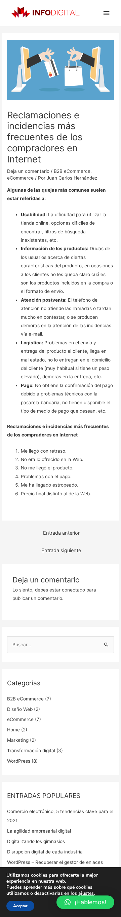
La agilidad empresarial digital (39, 831)
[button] (85, 902)
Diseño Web (20, 709)
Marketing (18, 740)
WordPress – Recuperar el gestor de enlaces (55, 862)
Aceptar (20, 906)
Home (13, 729)
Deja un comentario (28, 171)
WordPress (18, 761)
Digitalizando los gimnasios (36, 841)
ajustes (86, 893)
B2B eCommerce (72, 171)
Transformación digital (31, 750)
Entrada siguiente (61, 550)
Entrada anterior (61, 533)
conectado (73, 590)
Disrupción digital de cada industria (45, 851)
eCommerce (20, 178)
